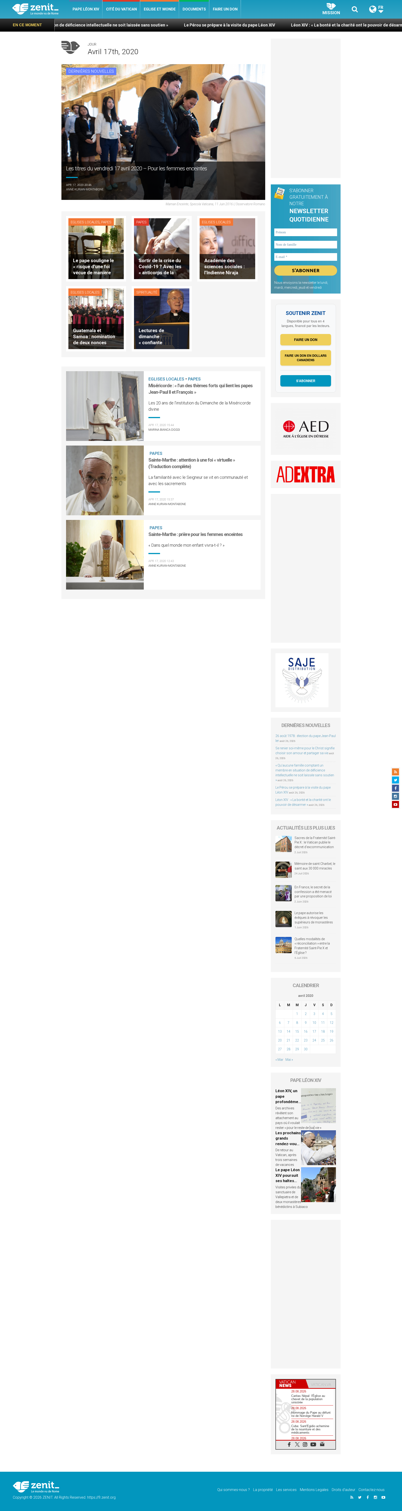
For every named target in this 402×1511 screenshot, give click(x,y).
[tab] (291, 1383)
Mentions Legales (314, 1490)
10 (314, 1023)
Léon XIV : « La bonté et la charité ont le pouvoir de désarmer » (233, 25)
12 (331, 1023)
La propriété (263, 1490)
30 (306, 1049)
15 (297, 1031)
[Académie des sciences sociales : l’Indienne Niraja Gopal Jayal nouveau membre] (227, 248)
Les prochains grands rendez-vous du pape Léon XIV (288, 1144)
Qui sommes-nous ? (233, 1490)
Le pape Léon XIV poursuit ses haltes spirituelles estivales (287, 1180)
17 (314, 1031)
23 (306, 1040)
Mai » (289, 1059)
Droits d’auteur (343, 1490)
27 (280, 1049)
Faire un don (225, 9)
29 (297, 1049)
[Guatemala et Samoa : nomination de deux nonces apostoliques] (96, 318)
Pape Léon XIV (86, 9)
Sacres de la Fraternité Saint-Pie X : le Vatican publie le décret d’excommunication (315, 842)
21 (288, 1040)
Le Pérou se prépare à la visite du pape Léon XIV (112, 25)
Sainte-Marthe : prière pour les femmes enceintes (195, 534)
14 (288, 1031)
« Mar (279, 1059)
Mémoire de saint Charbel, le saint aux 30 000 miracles (315, 866)
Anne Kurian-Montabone (85, 189)
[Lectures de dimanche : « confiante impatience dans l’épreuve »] (161, 318)
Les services (286, 1490)
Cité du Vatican (121, 9)
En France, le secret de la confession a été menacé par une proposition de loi (313, 891)
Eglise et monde (160, 9)
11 (323, 1023)
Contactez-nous (371, 1490)
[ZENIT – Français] (40, 9)
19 (331, 1031)
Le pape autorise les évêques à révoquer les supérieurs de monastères (314, 917)
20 (280, 1040)
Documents (194, 9)
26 (331, 1040)
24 (314, 1040)
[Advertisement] (163, 624)
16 (306, 1031)
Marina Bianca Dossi (164, 429)
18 (323, 1031)
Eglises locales (85, 222)
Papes (106, 222)
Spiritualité (146, 292)
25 (323, 1040)
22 (297, 1040)
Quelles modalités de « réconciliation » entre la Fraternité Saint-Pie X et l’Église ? (312, 946)
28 (288, 1049)
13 (280, 1031)
